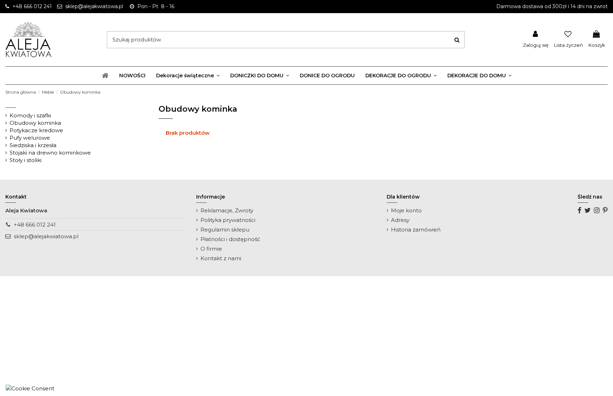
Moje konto (406, 210)
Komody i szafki (30, 115)
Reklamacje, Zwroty (226, 210)
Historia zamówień (416, 229)
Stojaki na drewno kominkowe (50, 152)
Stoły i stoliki (26, 160)
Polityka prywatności (227, 220)
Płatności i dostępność (230, 239)
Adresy (400, 220)
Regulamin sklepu (224, 229)
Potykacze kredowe (36, 130)
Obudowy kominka (35, 122)
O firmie (211, 248)
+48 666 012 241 (35, 224)
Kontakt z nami (220, 258)
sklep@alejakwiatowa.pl (46, 236)
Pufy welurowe (30, 137)
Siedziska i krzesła (33, 145)
